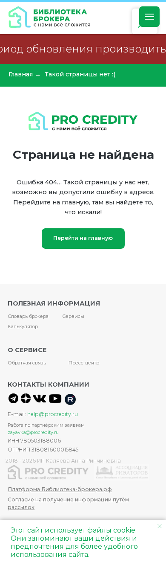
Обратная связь (27, 363)
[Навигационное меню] (149, 17)
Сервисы (73, 316)
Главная (21, 74)
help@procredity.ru (52, 414)
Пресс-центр (84, 363)
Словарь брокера (28, 316)
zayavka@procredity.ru (33, 432)
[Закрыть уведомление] (159, 526)
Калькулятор (23, 326)
